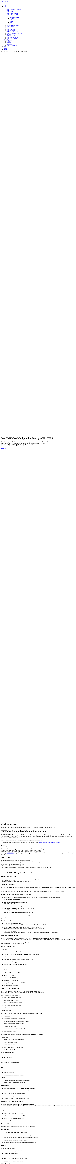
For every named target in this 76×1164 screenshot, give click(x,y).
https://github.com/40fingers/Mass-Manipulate (49, 842)
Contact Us (3, 448)
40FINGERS (10, 853)
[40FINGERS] (4, 1)
